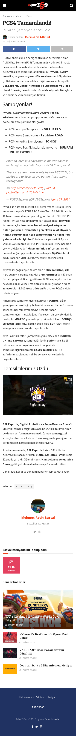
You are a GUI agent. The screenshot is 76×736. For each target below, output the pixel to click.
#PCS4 (50, 188)
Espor (29, 16)
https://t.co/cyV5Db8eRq (26, 188)
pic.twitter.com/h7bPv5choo (25, 192)
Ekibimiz (40, 697)
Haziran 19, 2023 (15, 625)
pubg (29, 486)
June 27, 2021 (61, 199)
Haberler (19, 16)
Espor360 (28, 719)
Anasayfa (7, 16)
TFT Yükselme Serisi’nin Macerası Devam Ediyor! (33, 618)
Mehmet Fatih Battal (37, 37)
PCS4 (19, 486)
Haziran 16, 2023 (29, 642)
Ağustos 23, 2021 (16, 41)
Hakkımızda (25, 697)
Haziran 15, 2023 (29, 658)
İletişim (51, 697)
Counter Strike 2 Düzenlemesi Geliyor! (46, 665)
